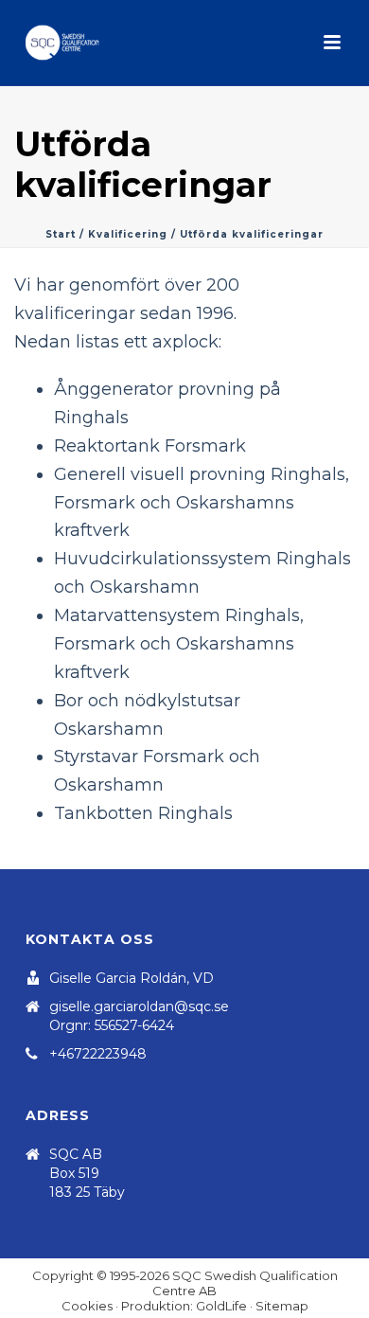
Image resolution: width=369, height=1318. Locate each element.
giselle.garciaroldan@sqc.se (139, 1006)
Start (60, 234)
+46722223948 (98, 1053)
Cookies (87, 1305)
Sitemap (281, 1305)
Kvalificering (127, 234)
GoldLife (221, 1305)
